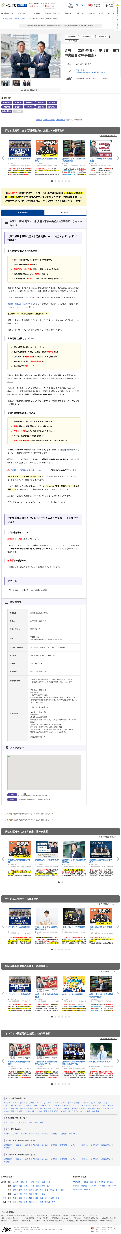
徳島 (41, 1198)
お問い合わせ (77, 1218)
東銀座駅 (45, 1133)
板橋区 (63, 1103)
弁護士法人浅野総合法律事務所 (46, 160)
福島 (48, 1182)
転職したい (80, 13)
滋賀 (30, 1194)
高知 (57, 1198)
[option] (20, 157)
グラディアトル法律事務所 (19, 159)
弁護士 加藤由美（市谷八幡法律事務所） (46, 928)
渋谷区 (56, 1105)
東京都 (17, 18)
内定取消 (36, 1145)
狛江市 (6, 1111)
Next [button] (118, 158)
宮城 (32, 1182)
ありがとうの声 (114, 13)
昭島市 (83, 1108)
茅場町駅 (23, 1133)
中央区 (23, 18)
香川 (46, 1198)
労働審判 (63, 1145)
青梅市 (30, 1108)
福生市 (39, 1111)
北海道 (15, 1182)
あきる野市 (109, 1108)
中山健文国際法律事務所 (99, 1062)
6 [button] (69, 181)
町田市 (85, 1103)
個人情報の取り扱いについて (60, 1218)
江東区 (70, 1103)
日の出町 (79, 1111)
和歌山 (42, 1194)
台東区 (6, 1108)
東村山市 (14, 1108)
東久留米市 (57, 1108)
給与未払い (95, 1145)
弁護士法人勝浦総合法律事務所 (46, 995)
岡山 (25, 1198)
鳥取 (15, 1198)
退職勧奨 (7, 1148)
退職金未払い (106, 1145)
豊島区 (21, 1105)
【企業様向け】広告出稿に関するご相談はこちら (48, 1221)
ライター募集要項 (42, 1218)
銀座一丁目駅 (34, 1133)
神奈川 (12, 1122)
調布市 (43, 1105)
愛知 (15, 1190)
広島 (30, 1198)
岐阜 (20, 1190)
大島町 (63, 1111)
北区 (99, 1103)
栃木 (41, 1122)
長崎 (25, 1202)
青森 (22, 1182)
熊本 (30, 1202)
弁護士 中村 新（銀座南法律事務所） (74, 861)
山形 (43, 1182)
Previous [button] (3, 158)
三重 (30, 1190)
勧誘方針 (4, 1221)
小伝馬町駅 (73, 1133)
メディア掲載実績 (28, 1218)
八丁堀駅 (14, 1133)
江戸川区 (31, 1103)
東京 (5, 1122)
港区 (50, 1105)
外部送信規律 (26, 1221)
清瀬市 (21, 1111)
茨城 (30, 1122)
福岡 (15, 1202)
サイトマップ (94, 1215)
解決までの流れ (23, 13)
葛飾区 (78, 1103)
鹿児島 (47, 1202)
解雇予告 (27, 1145)
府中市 (28, 1105)
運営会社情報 (55, 1215)
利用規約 (39, 120)
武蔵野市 (38, 1108)
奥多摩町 (95, 1111)
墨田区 (36, 1105)
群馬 (36, 1122)
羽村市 (46, 1111)
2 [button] (55, 181)
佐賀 (20, 1202)
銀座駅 (6, 1133)
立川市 (103, 1105)
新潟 (41, 1190)
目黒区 (13, 1105)
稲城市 (99, 1108)
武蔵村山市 (30, 1111)
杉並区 (55, 1103)
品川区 (93, 1103)
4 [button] (62, 181)
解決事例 (37, 13)
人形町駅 (63, 1133)
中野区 (106, 1103)
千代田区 (55, 1111)
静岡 (25, 1190)
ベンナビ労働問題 (7, 18)
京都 (25, 1194)
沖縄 (53, 1202)
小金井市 (75, 1108)
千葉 (24, 1122)
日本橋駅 (54, 1133)
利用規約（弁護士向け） (79, 1215)
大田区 (22, 1103)
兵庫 (20, 1194)
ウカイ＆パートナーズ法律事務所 (100, 160)
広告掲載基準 (14, 1221)
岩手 (27, 1182)
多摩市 (22, 1108)
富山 (52, 1190)
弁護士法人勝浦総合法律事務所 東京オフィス (46, 1063)
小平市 (88, 1105)
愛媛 (52, 1198)
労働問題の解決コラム (91, 1218)
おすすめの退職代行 (106, 1221)
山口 (36, 1198)
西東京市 (65, 1105)
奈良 (36, 1194)
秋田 (38, 1182)
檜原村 (87, 1111)
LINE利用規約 (60, 120)
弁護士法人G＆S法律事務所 (47, 860)
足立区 (39, 1103)
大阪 (15, 1194)
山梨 (36, 1190)
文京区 (73, 1105)
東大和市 (91, 1108)
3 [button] (59, 181)
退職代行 (85, 1145)
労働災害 (54, 1145)
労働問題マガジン (42, 1215)
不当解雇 (18, 1145)
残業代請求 (8, 1145)
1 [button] (52, 181)
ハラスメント (74, 1145)
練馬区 (15, 1103)
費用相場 (68, 13)
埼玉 (18, 1122)
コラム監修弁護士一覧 (108, 1218)
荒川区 (80, 1105)
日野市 (110, 1105)
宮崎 (41, 1202)
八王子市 (47, 1103)
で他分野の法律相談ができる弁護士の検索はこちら (29, 814)
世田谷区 (7, 1103)
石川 (57, 1190)
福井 (62, 1190)
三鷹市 (95, 1105)
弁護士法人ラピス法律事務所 (73, 928)
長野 (46, 1190)
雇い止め (45, 1145)
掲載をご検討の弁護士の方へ (10, 1218)
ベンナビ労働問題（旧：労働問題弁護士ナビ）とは (17, 1215)
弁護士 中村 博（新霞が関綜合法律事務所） (74, 160)
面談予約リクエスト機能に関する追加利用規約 (82, 1221)
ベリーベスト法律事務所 (72, 994)
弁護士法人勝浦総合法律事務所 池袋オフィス (73, 1063)
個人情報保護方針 (49, 120)
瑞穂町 (70, 1111)
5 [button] (66, 181)
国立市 (13, 1111)
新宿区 (6, 1105)
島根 (20, 1198)
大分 (36, 1202)
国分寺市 (47, 1108)
